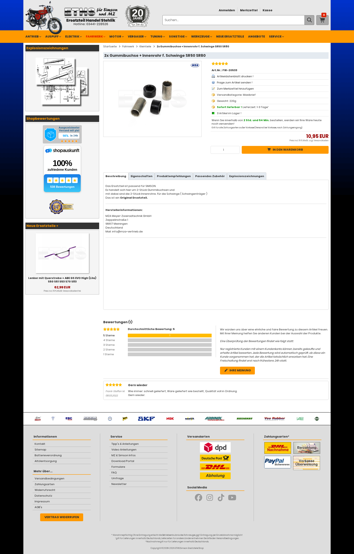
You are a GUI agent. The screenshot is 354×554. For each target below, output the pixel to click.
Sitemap (40, 450)
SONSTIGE (177, 36)
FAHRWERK (94, 36)
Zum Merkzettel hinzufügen (235, 89)
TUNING (156, 36)
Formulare (118, 467)
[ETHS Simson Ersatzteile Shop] (90, 16)
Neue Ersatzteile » (42, 225)
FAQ (114, 472)
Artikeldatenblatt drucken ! (235, 76)
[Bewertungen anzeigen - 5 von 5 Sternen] (219, 64)
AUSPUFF (52, 36)
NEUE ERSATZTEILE (230, 36)
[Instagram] (209, 497)
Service (275, 36)
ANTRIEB (32, 36)
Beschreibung (116, 176)
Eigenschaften (141, 176)
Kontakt (40, 444)
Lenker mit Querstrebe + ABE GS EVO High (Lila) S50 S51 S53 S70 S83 (62, 279)
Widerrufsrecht (45, 490)
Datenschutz (43, 496)
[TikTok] (221, 497)
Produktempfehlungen (174, 176)
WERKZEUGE (200, 36)
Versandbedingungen (49, 478)
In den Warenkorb (288, 150)
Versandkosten (321, 140)
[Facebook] (198, 497)
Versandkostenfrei (72, 290)
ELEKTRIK (72, 36)
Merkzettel (249, 10)
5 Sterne (109, 335)
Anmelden (227, 10)
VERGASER (136, 36)
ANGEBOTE (256, 36)
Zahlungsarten (44, 484)
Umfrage (117, 478)
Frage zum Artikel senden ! (234, 82)
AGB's (38, 507)
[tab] (115, 176)
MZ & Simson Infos (123, 455)
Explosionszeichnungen (246, 176)
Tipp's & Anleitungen (125, 444)
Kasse (267, 10)
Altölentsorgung (46, 461)
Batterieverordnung (48, 455)
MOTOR (115, 36)
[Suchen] (309, 20)
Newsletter (119, 484)
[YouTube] (232, 497)
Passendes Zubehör (210, 176)
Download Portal (122, 461)
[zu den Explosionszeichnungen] (62, 57)
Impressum (42, 501)
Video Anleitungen (123, 450)
